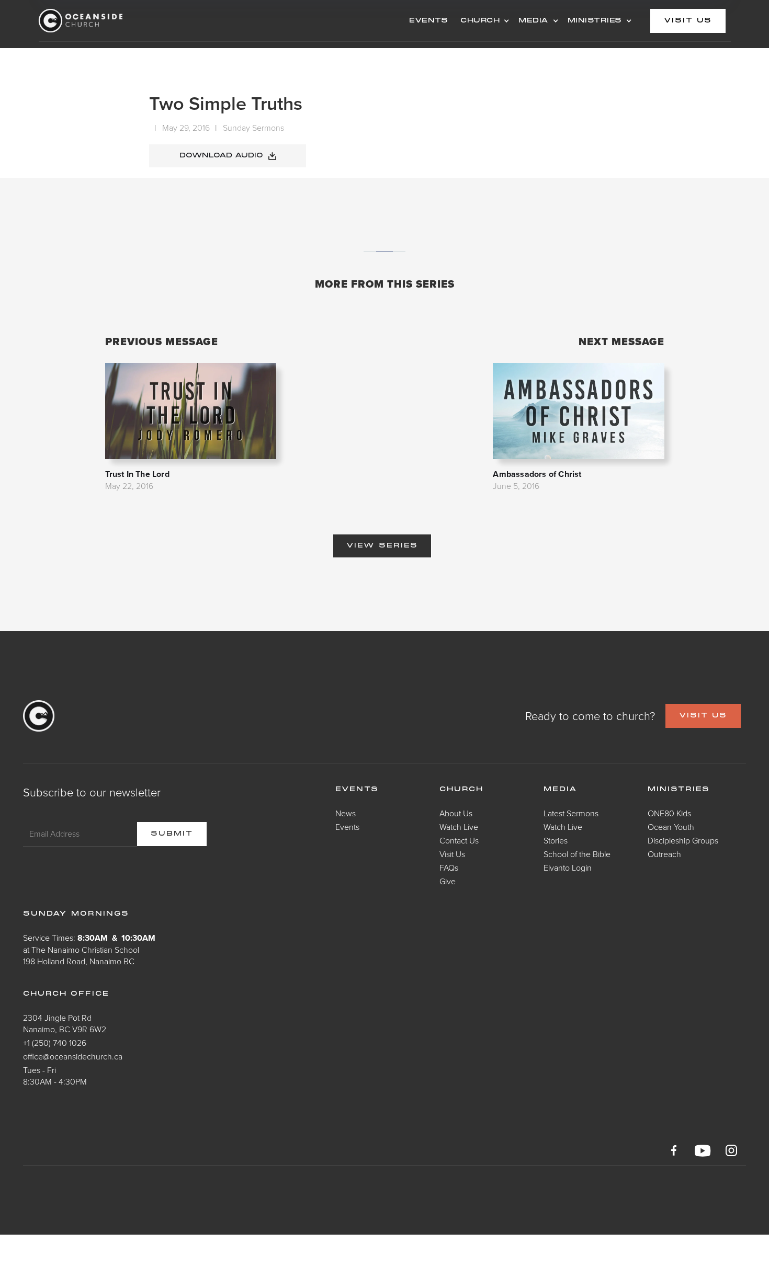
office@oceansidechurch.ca (72, 1056)
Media (561, 789)
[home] (122, 20)
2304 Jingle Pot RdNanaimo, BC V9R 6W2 (64, 1023)
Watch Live (458, 826)
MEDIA (533, 21)
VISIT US (703, 716)
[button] (483, 21)
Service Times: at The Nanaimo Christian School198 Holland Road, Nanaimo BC (89, 949)
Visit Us (452, 854)
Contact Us (459, 840)
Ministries (679, 789)
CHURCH (480, 21)
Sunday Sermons (253, 127)
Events (347, 826)
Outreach (664, 854)
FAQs (448, 867)
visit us (688, 21)
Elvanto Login (568, 867)
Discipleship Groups (683, 840)
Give (447, 881)
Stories (556, 840)
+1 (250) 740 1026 (54, 1042)
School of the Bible (577, 854)
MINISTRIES (595, 21)
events (428, 21)
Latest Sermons (571, 813)
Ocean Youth (671, 826)
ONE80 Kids (669, 813)
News (345, 813)
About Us (455, 813)
